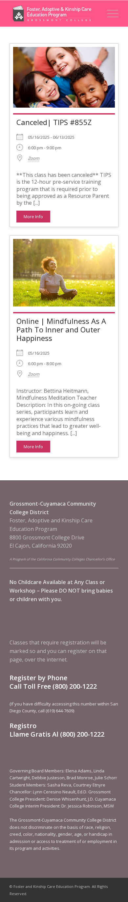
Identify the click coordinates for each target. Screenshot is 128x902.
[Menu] (109, 13)
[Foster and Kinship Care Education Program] (53, 13)
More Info (33, 217)
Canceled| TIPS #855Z (54, 122)
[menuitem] (109, 13)
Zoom (33, 158)
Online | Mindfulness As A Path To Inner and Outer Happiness (61, 329)
